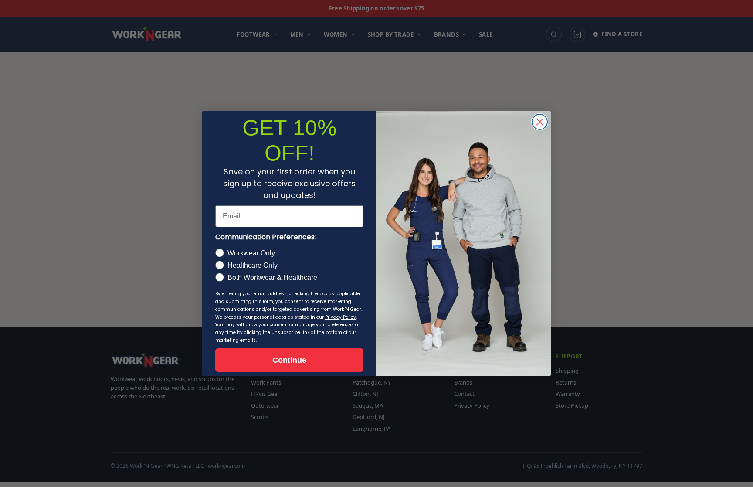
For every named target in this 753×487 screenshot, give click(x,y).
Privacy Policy (340, 317)
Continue (289, 360)
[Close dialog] (539, 121)
